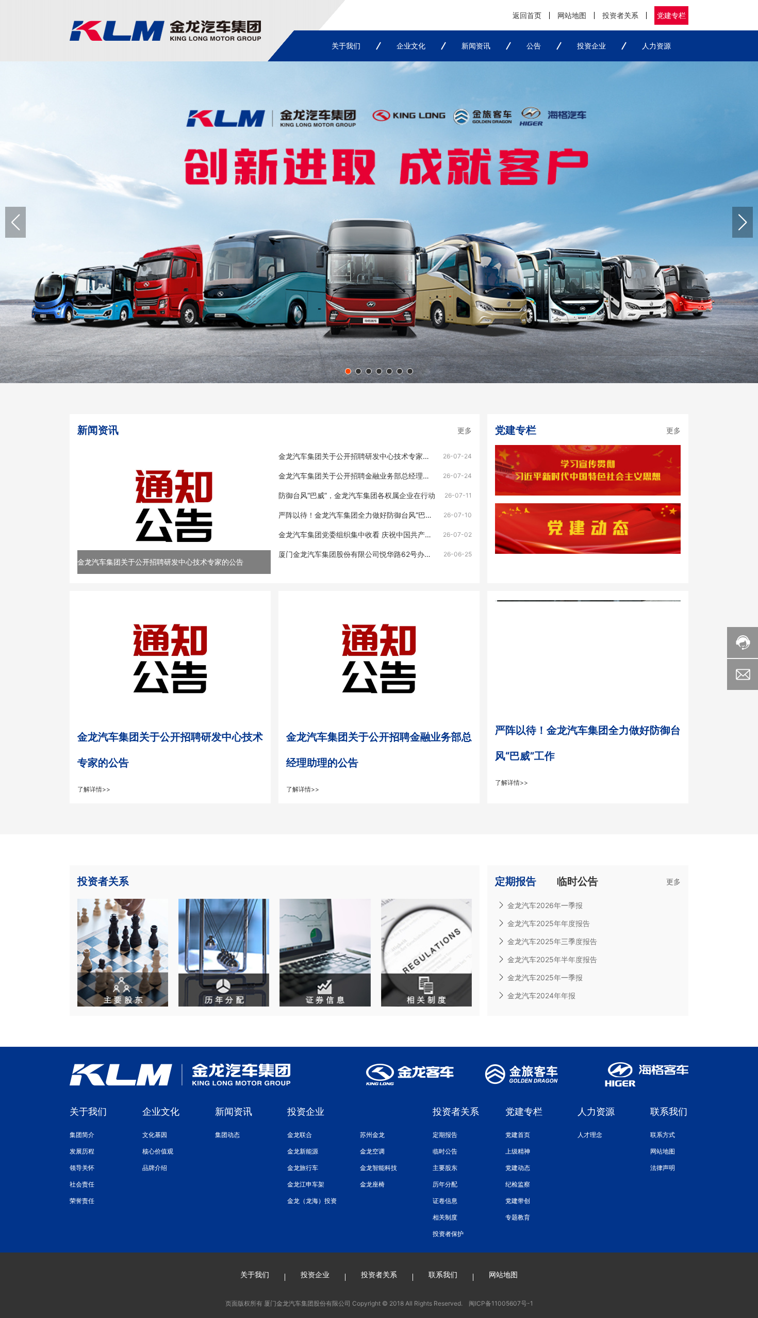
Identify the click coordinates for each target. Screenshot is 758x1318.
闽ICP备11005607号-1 (501, 1303)
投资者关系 (620, 15)
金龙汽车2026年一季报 (545, 905)
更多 (464, 430)
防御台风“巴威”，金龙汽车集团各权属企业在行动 (356, 495)
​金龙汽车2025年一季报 (545, 977)
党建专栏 (671, 15)
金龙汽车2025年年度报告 (548, 923)
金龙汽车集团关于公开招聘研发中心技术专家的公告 (160, 561)
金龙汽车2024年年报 (541, 995)
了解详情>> (93, 789)
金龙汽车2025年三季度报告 (552, 941)
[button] (348, 371)
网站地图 (571, 15)
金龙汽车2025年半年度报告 (552, 959)
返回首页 (527, 15)
